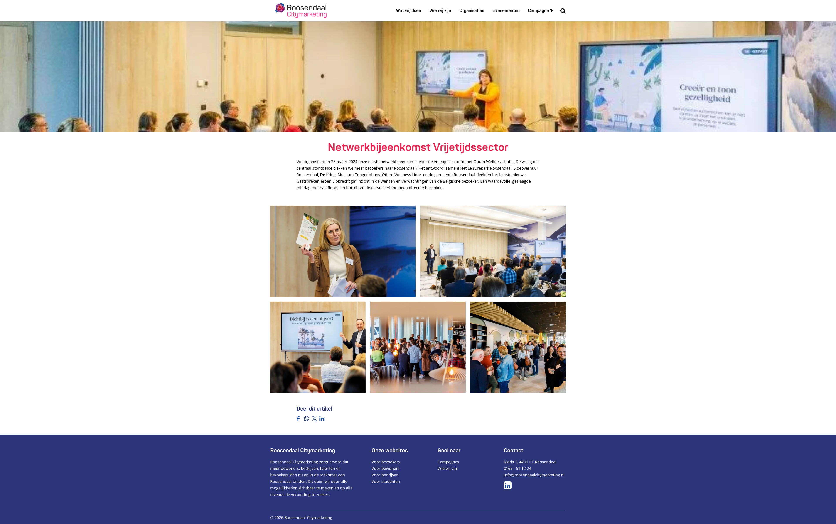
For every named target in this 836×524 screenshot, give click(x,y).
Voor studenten (386, 481)
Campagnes (448, 461)
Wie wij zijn (448, 468)
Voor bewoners (385, 468)
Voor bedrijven (385, 474)
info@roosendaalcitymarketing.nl (534, 474)
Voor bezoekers (386, 461)
